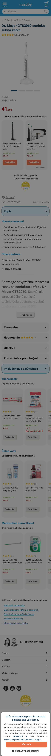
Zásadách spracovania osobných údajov (22, 739)
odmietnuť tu (20, 736)
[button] (25, 751)
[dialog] (25, 734)
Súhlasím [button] (26, 744)
